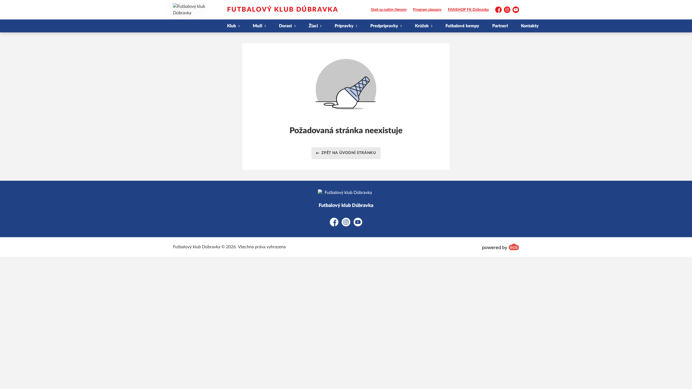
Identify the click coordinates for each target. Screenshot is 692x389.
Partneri (500, 26)
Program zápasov (427, 10)
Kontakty (530, 26)
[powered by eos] (500, 247)
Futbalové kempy (462, 26)
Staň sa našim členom (389, 10)
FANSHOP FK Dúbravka (468, 10)
